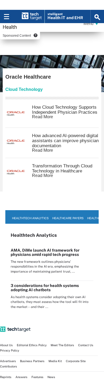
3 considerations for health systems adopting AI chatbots (45, 287)
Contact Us (85, 345)
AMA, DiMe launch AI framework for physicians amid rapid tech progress (45, 252)
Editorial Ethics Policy (32, 345)
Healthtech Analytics (30, 218)
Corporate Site (76, 361)
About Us (6, 345)
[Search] (97, 16)
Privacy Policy (9, 350)
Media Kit (55, 361)
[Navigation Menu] (6, 16)
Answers (21, 377)
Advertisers (8, 361)
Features (37, 377)
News (51, 377)
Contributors (8, 366)
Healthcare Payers (67, 218)
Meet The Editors (62, 345)
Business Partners (32, 361)
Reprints (5, 377)
